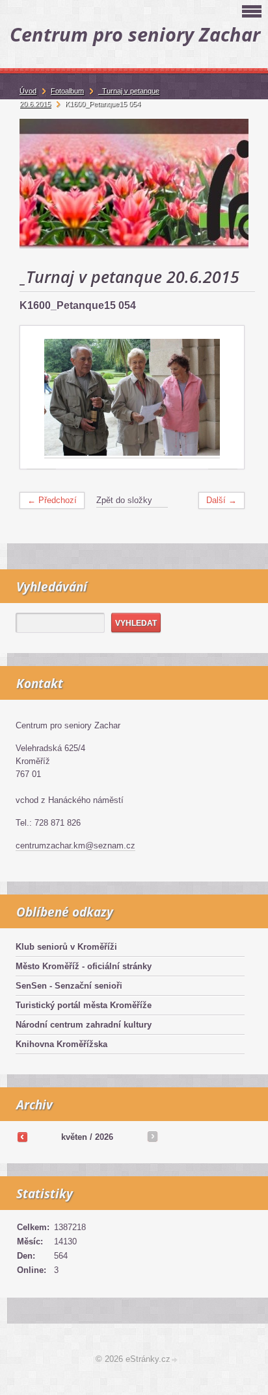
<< (22, 1136)
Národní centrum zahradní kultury (84, 1025)
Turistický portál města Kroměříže (84, 1005)
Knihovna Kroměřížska (61, 1044)
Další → (221, 500)
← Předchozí (52, 500)
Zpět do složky (124, 500)
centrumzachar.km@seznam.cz (75, 845)
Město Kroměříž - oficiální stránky (84, 966)
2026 (104, 1137)
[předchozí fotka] (41, 397)
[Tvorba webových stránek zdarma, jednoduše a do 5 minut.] (175, 1360)
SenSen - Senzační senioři (69, 986)
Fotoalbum (67, 91)
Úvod (28, 91)
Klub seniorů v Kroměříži (66, 947)
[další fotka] (222, 397)
